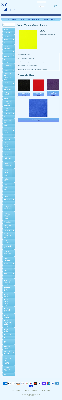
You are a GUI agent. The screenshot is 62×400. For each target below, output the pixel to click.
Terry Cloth (7, 334)
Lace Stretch (6, 188)
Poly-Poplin (9, 231)
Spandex (9, 274)
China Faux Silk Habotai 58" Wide (7, 76)
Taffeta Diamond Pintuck (7, 310)
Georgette (7, 149)
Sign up (43, 2)
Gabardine (7, 139)
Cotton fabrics (9, 83)
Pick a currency (42, 4)
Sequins (9, 267)
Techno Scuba (6, 330)
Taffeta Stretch (6, 295)
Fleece (9, 136)
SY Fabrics (8, 7)
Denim (6, 98)
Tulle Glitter (6, 342)
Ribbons (9, 36)
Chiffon (9, 70)
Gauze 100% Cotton (6, 144)
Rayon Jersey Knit (7, 259)
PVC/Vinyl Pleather (9, 247)
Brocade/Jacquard (9, 66)
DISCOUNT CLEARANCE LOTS (9, 103)
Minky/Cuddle (9, 121)
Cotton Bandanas (9, 47)
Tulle (5, 338)
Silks (9, 270)
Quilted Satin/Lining (7, 253)
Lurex (6, 196)
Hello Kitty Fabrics (7, 159)
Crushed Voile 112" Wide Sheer (7, 369)
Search (53, 19)
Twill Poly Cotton (7, 347)
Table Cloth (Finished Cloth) (7, 282)
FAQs (9, 19)
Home (6, 29)
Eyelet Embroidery (7, 88)
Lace (9, 184)
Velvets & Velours (9, 352)
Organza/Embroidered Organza (9, 208)
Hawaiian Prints (9, 154)
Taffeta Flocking (6, 316)
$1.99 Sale (9, 33)
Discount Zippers (9, 56)
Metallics (9, 200)
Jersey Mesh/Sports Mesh (9, 165)
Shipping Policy (25, 19)
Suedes (9, 277)
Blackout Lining (7, 61)
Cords (9, 43)
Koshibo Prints (6, 180)
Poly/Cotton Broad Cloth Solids (7, 235)
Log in (39, 2)
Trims (9, 40)
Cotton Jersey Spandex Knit (9, 173)
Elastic (9, 52)
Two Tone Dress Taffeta (7, 289)
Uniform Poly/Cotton (7, 242)
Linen (6, 193)
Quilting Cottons (9, 94)
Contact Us (45, 19)
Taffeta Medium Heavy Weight (6, 302)
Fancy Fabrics (9, 109)
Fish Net (6, 125)
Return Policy (36, 19)
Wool (5, 374)
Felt (5, 117)
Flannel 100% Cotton (9, 130)
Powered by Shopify (31, 396)
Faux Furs (9, 114)
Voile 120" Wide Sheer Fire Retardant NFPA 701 (7, 360)
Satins (9, 264)
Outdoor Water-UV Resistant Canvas (7, 215)
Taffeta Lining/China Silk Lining (9, 323)
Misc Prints (7, 203)
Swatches (15, 19)
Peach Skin (7, 222)
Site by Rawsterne (31, 395)
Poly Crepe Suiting (7, 226)
